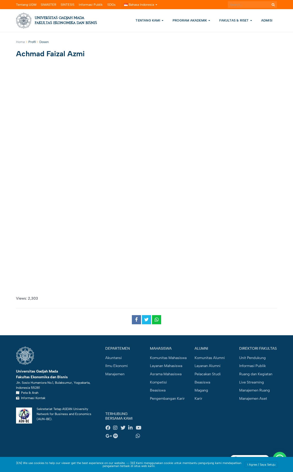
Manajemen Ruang (254, 390)
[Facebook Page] (109, 428)
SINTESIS (67, 5)
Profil (32, 42)
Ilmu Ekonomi (116, 366)
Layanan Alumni (207, 366)
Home (20, 42)
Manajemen (115, 374)
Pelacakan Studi (208, 374)
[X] (124, 428)
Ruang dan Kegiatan (255, 374)
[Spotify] (116, 436)
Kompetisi (158, 382)
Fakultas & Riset (234, 20)
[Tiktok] (132, 436)
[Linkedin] (132, 428)
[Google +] (109, 436)
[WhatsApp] (139, 436)
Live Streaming (251, 382)
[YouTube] (139, 428)
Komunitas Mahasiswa (168, 358)
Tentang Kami (148, 20)
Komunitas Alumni (210, 358)
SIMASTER (48, 5)
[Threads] (124, 436)
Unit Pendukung (252, 358)
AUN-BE (44, 419)
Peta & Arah (28, 392)
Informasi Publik (91, 5)
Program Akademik (190, 20)
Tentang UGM (26, 5)
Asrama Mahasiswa (166, 374)
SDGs (111, 5)
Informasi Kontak (32, 398)
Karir (198, 398)
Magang (201, 390)
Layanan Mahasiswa (166, 366)
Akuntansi (113, 358)
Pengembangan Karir (167, 398)
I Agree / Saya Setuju (261, 464)
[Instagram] (116, 428)
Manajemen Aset (253, 398)
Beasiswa (157, 390)
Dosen (44, 42)
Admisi (266, 20)
